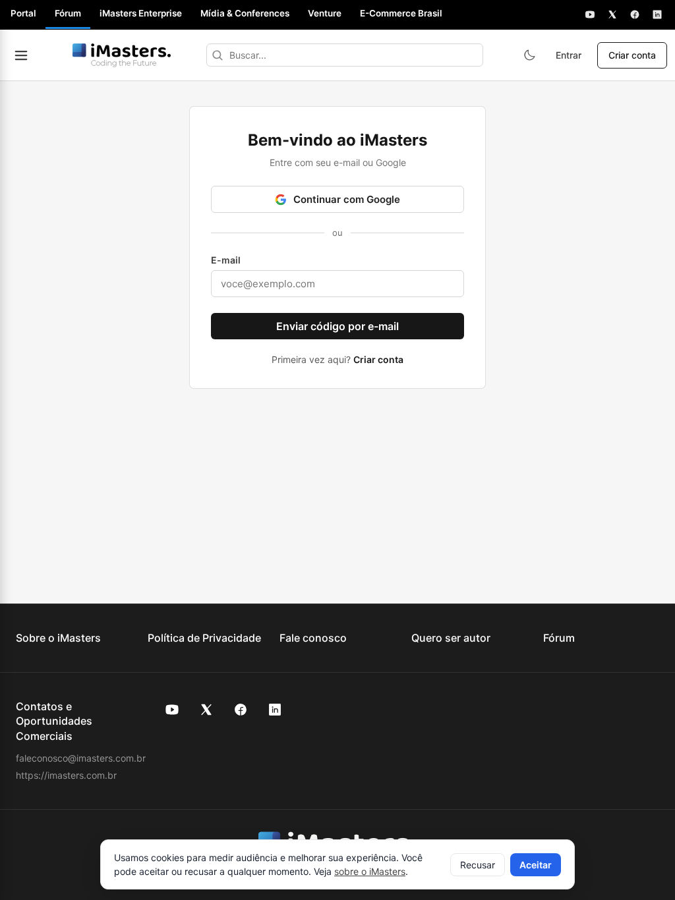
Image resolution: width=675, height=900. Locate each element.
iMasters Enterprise (141, 13)
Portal (23, 13)
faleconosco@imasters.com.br (81, 758)
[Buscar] (217, 55)
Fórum (68, 13)
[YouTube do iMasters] (172, 709)
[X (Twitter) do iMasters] (206, 709)
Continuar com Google (346, 199)
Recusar (477, 864)
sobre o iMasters (369, 871)
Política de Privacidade (204, 637)
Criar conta (632, 55)
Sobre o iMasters (58, 637)
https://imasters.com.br (66, 775)
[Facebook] (635, 14)
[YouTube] (590, 14)
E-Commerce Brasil (401, 13)
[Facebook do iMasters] (240, 709)
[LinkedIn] (657, 14)
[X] (612, 14)
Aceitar (535, 864)
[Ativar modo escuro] (529, 55)
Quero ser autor (450, 637)
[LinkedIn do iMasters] (274, 709)
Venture (324, 13)
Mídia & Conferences (244, 13)
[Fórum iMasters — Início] (121, 55)
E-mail (226, 260)
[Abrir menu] (21, 55)
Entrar (568, 55)
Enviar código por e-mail (337, 326)
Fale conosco (313, 637)
